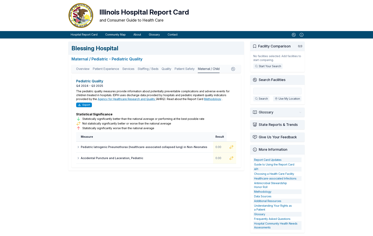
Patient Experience (106, 69)
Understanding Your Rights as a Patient (273, 207)
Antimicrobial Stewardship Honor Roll (270, 185)
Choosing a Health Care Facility (274, 173)
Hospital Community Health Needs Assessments (275, 225)
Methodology (212, 99)
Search (263, 98)
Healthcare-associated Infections (275, 178)
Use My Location (289, 98)
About (137, 34)
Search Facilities (272, 80)
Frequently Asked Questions (272, 218)
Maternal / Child (209, 69)
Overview (83, 69)
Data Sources (262, 196)
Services (128, 69)
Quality (166, 69)
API (256, 169)
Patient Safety (184, 69)
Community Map (115, 34)
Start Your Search (270, 66)
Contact (173, 34)
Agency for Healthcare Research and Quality (127, 99)
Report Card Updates (267, 159)
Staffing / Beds (148, 69)
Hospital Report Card (84, 34)
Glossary (154, 34)
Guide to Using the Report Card (274, 164)
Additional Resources (267, 201)
